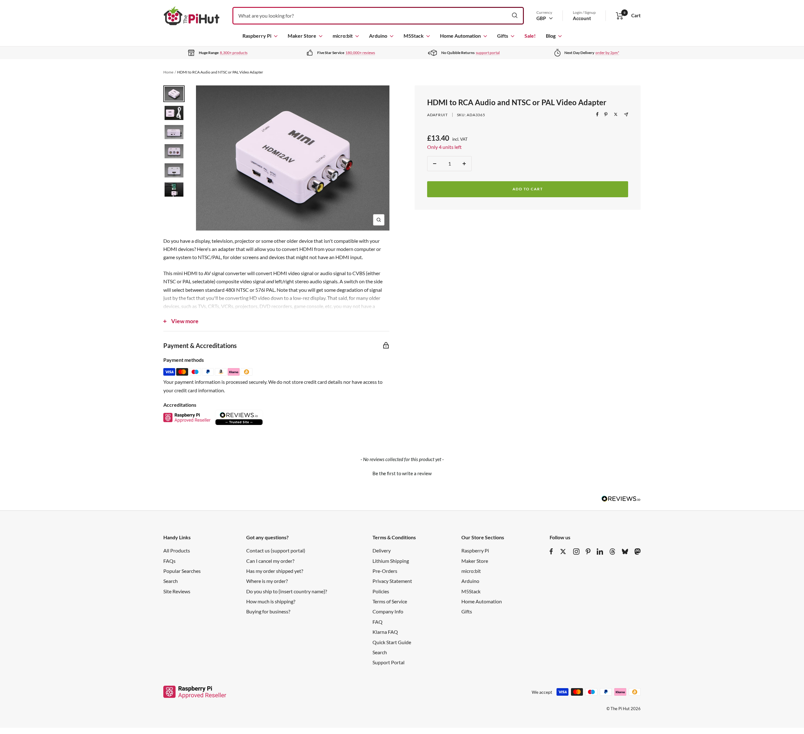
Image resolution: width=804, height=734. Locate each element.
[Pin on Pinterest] (605, 114)
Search (170, 581)
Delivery (381, 550)
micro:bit (343, 36)
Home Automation (460, 36)
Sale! (530, 36)
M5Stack (414, 36)
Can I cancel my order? (270, 561)
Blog (551, 36)
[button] (402, 473)
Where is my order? (267, 581)
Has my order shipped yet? (274, 571)
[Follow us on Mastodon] (637, 551)
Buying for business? (268, 611)
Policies (380, 591)
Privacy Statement (392, 581)
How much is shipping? (270, 601)
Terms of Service (389, 601)
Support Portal (388, 662)
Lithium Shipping (390, 561)
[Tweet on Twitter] (615, 114)
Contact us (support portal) (275, 550)
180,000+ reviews (360, 52)
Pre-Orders (384, 571)
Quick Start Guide (391, 642)
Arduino (378, 36)
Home (168, 72)
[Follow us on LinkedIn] (600, 551)
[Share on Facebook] (597, 114)
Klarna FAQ (385, 632)
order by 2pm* (607, 52)
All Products (176, 550)
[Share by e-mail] (626, 114)
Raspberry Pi (256, 36)
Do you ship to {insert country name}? (286, 591)
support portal (488, 52)
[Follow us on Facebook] (551, 551)
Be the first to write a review (402, 473)
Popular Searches (182, 571)
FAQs (169, 561)
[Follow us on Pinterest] (588, 551)
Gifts (502, 36)
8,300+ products (233, 52)
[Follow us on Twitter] (563, 551)
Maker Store (302, 36)
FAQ (377, 622)
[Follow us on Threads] (612, 551)
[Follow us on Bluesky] (625, 551)
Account (582, 18)
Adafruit (437, 114)
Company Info (387, 611)
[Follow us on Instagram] (576, 551)
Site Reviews (176, 591)
